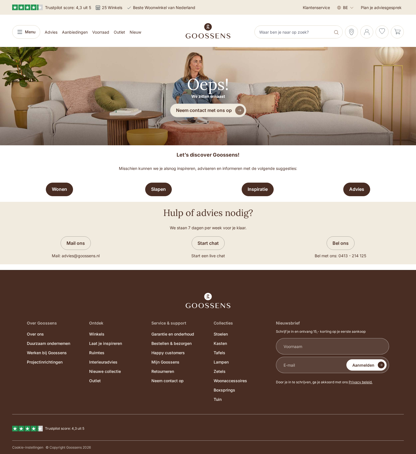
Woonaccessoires (230, 380)
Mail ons (76, 243)
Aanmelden (363, 365)
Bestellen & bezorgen (171, 343)
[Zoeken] (336, 32)
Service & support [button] (168, 323)
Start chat (208, 243)
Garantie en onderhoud (172, 334)
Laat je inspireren (105, 343)
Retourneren (162, 371)
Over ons (35, 334)
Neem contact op (167, 380)
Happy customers (168, 352)
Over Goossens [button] (42, 323)
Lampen (221, 362)
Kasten (220, 343)
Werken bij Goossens (47, 352)
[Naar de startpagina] (208, 30)
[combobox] (293, 32)
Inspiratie (258, 189)
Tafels (219, 352)
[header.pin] (351, 31)
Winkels (96, 334)
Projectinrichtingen (45, 362)
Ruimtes (96, 352)
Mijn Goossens (165, 362)
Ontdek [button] (96, 323)
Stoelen (221, 334)
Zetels (220, 371)
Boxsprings (224, 390)
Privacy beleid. (360, 382)
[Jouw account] (366, 31)
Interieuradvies (103, 362)
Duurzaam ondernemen (48, 343)
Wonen (59, 189)
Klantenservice (316, 7)
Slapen (158, 189)
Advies (356, 189)
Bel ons (341, 243)
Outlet (95, 380)
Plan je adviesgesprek (381, 7)
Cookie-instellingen (27, 447)
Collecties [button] (223, 323)
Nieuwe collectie (105, 371)
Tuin (218, 399)
